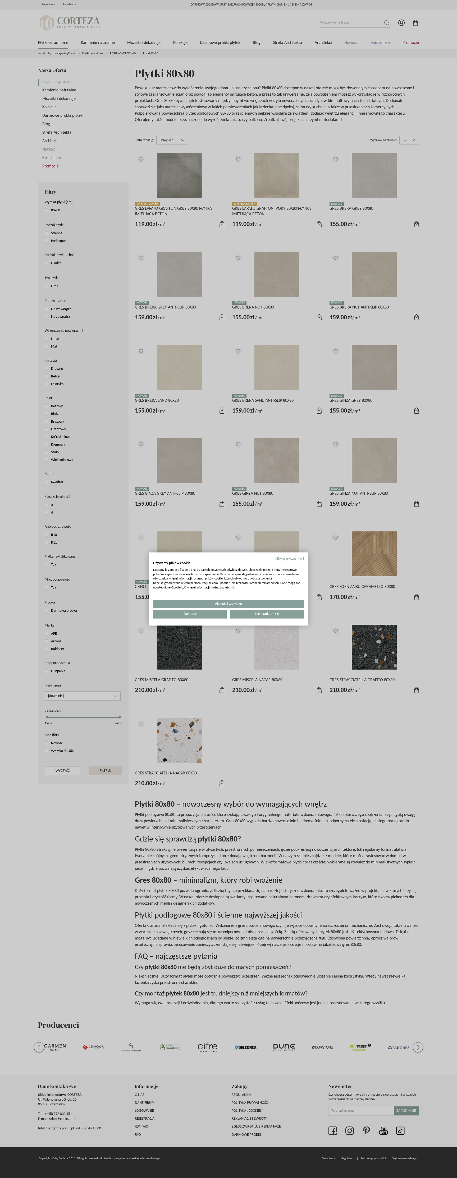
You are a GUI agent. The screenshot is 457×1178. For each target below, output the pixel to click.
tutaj (233, 587)
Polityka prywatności (288, 559)
